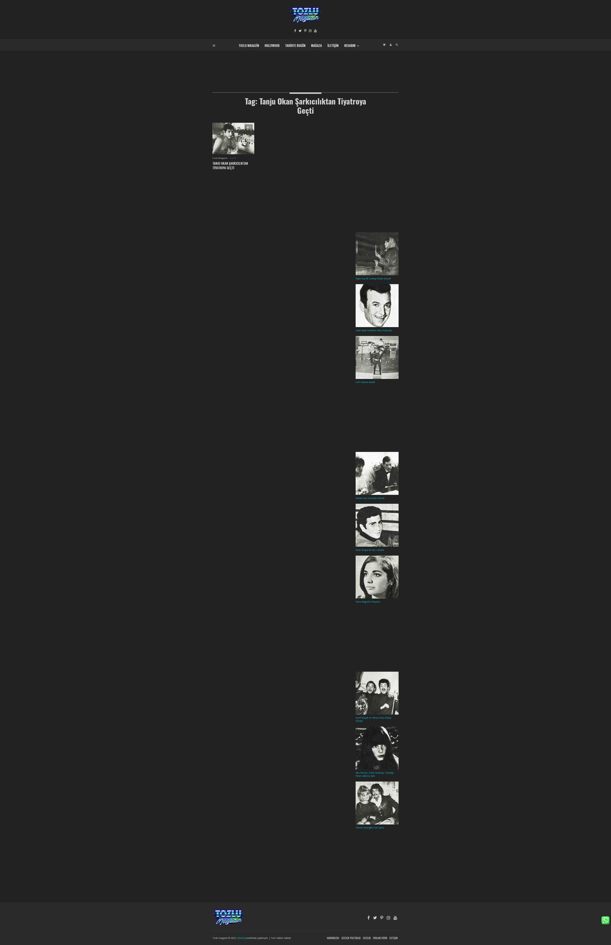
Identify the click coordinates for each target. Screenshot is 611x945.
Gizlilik (367, 938)
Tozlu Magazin (249, 45)
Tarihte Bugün (295, 45)
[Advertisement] (305, 66)
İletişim (333, 45)
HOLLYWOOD (272, 45)
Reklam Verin (380, 938)
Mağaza (316, 45)
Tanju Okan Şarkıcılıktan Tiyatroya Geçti (230, 165)
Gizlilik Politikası (351, 938)
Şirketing (241, 937)
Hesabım (349, 45)
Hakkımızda (333, 938)
